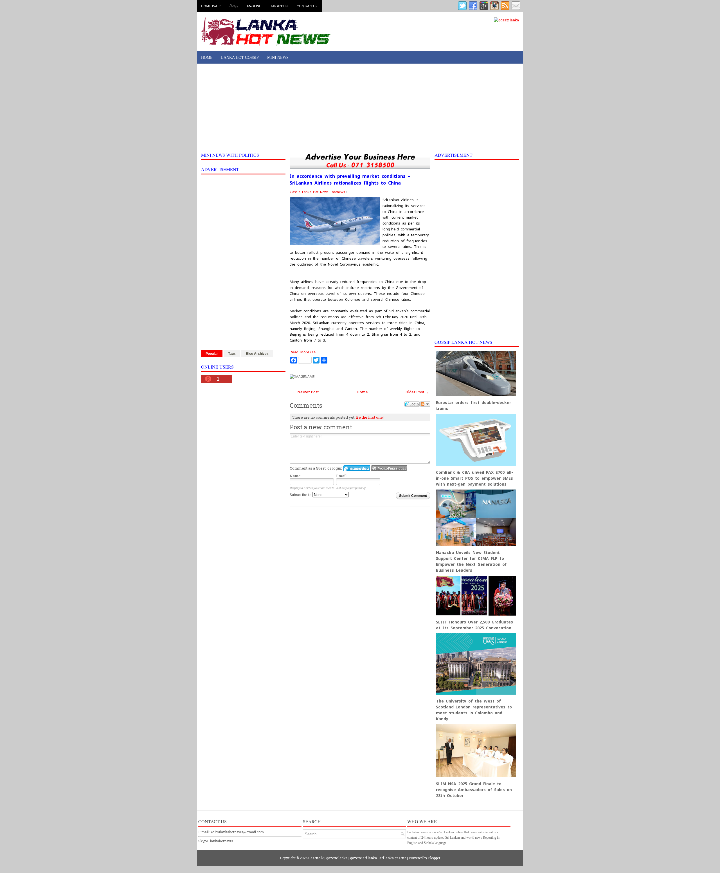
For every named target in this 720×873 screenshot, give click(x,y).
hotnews (338, 192)
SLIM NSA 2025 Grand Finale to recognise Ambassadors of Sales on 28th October (474, 789)
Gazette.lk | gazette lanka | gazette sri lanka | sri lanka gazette (357, 858)
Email (341, 475)
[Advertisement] (360, 107)
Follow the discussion (425, 404)
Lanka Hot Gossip (240, 57)
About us (279, 6)
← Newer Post (306, 391)
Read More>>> (303, 352)
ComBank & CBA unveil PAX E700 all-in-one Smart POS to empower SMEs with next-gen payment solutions (474, 478)
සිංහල (234, 6)
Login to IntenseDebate (356, 468)
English (254, 6)
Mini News (278, 57)
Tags (232, 354)
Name (295, 475)
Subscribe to (301, 494)
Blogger (434, 858)
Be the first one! (370, 417)
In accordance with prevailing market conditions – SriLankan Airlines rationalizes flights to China (350, 179)
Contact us (307, 6)
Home (207, 57)
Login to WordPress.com (389, 468)
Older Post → (417, 391)
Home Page (210, 6)
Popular (212, 354)
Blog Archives (257, 354)
